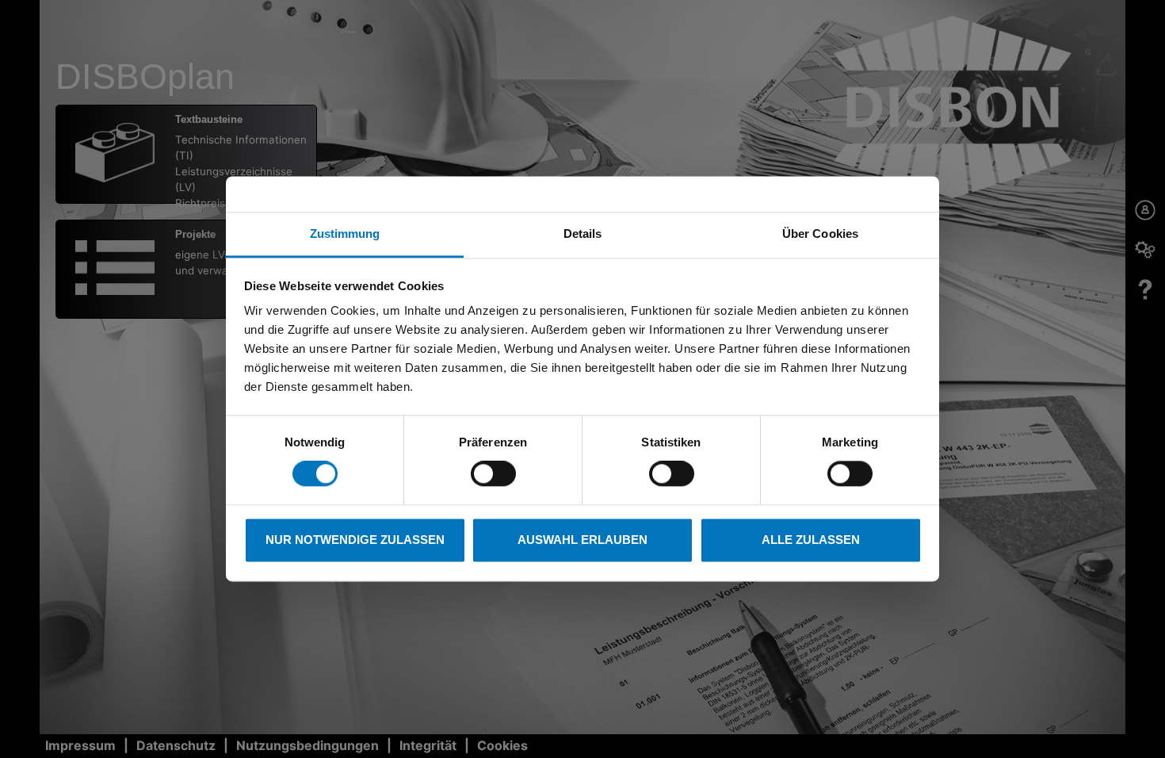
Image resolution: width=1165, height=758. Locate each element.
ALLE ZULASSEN (811, 539)
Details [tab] (582, 233)
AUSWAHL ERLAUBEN (582, 539)
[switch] (493, 474)
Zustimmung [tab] (345, 233)
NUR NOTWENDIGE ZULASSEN (355, 539)
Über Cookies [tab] (820, 233)
